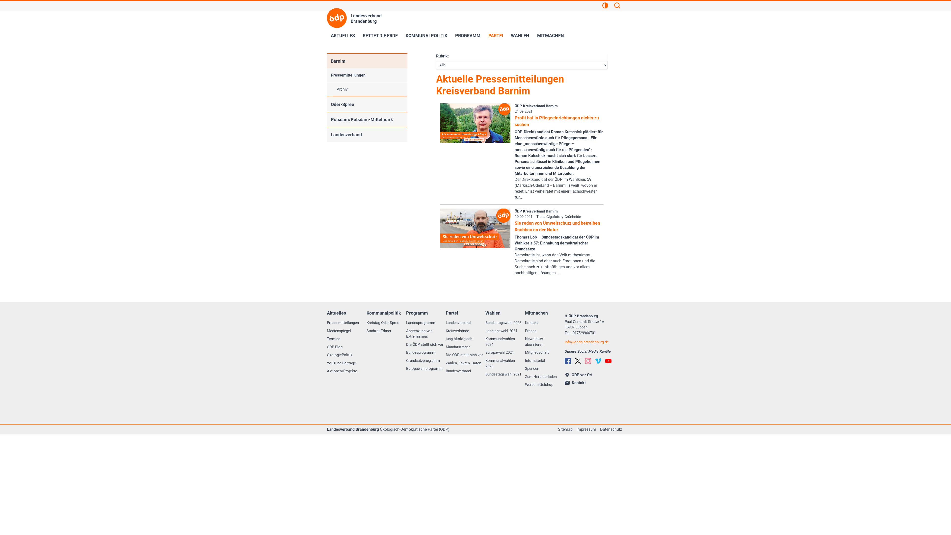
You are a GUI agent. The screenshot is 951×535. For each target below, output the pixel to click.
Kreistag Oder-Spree (383, 323)
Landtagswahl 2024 (501, 331)
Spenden (532, 368)
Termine (333, 339)
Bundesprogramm (420, 352)
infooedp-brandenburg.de (587, 342)
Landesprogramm (420, 323)
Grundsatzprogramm (423, 360)
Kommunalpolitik (426, 35)
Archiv (342, 89)
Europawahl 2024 (499, 352)
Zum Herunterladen (541, 376)
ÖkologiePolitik (339, 355)
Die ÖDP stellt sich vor (424, 344)
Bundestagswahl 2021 (503, 374)
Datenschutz (611, 429)
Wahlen (520, 35)
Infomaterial (535, 360)
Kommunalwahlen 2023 (500, 363)
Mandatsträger (458, 347)
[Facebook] (568, 361)
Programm (467, 35)
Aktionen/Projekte (342, 371)
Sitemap (565, 429)
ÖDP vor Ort (582, 375)
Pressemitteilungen (348, 75)
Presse (530, 331)
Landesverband (346, 134)
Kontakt (531, 323)
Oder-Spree (342, 104)
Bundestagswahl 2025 (503, 323)
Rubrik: (442, 56)
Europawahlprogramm (424, 368)
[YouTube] (608, 361)
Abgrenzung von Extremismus (419, 334)
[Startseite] (337, 18)
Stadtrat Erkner (379, 331)
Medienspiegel (339, 331)
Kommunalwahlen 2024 (500, 342)
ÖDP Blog (335, 347)
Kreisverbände (457, 331)
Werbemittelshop (539, 384)
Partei (495, 35)
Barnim (338, 61)
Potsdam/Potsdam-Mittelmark (362, 119)
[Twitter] (578, 361)
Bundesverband (458, 371)
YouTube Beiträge (341, 363)
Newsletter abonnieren (534, 342)
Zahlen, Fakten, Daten (463, 363)
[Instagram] (588, 361)
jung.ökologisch (459, 339)
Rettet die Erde (380, 35)
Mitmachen (550, 35)
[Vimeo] (598, 361)
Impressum (586, 429)
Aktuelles (343, 35)
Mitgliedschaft (537, 352)
